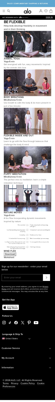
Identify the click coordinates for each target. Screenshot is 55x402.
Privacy (14, 383)
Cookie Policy (28, 383)
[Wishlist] (46, 11)
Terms (6, 383)
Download (10, 254)
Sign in (49, 17)
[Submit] (46, 277)
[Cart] (51, 11)
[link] (24, 17)
